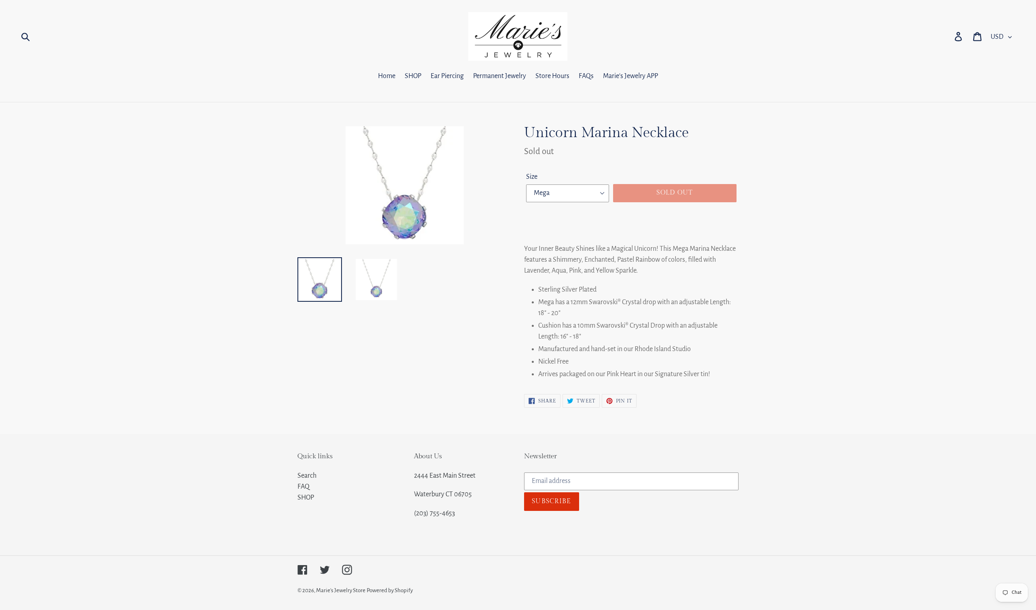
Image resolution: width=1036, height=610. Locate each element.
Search (306, 475)
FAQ (303, 486)
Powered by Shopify (390, 590)
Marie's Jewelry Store (340, 590)
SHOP (305, 497)
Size (531, 176)
